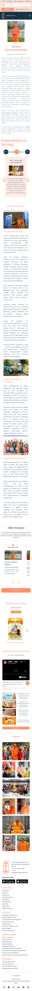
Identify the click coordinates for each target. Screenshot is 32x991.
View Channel (16, 728)
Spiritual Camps (6, 901)
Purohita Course (6, 924)
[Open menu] (30, 16)
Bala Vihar (5, 893)
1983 (27, 152)
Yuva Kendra (5, 895)
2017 (6, 152)
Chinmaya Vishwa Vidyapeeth (10, 952)
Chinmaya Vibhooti (7, 944)
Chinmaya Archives (7, 939)
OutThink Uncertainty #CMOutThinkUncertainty (23, 720)
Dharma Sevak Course (8, 921)
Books (16, 612)
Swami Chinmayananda (20, 76)
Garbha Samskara (7, 908)
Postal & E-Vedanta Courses (10, 926)
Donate (7, 9)
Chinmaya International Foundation (12, 948)
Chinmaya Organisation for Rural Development (15, 955)
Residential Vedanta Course (10, 915)
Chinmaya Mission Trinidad (9, 966)
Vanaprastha (5, 906)
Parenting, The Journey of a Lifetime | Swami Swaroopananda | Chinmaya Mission (23, 696)
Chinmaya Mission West (8, 962)
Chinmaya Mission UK (8, 964)
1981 (16, 152)
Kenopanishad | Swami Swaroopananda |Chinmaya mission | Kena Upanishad (23, 712)
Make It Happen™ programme (10, 112)
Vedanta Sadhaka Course (9, 917)
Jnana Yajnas (5, 899)
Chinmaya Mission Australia (9, 968)
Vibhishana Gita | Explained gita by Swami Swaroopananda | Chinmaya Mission (23, 704)
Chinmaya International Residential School (14, 950)
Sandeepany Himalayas (8, 946)
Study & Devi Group (7, 897)
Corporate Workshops (8, 930)
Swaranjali (5, 904)
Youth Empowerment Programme (11, 919)
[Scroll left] (13, 581)
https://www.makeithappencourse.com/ (15, 435)
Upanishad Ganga (7, 941)
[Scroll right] (19, 581)
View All (16, 590)
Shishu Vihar (5, 890)
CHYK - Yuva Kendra (7, 937)
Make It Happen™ (6, 928)
